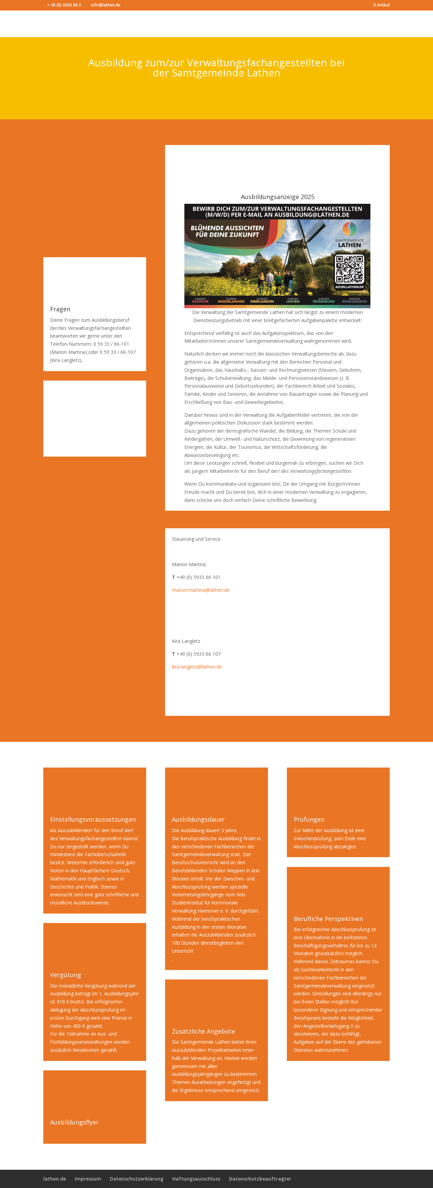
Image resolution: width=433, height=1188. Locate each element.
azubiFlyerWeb (66, 1133)
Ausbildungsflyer (74, 1122)
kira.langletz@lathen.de (197, 666)
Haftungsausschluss (196, 1178)
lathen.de (54, 1178)
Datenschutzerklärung (136, 1178)
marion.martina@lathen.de (201, 590)
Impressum (88, 1178)
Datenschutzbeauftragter (260, 1178)
